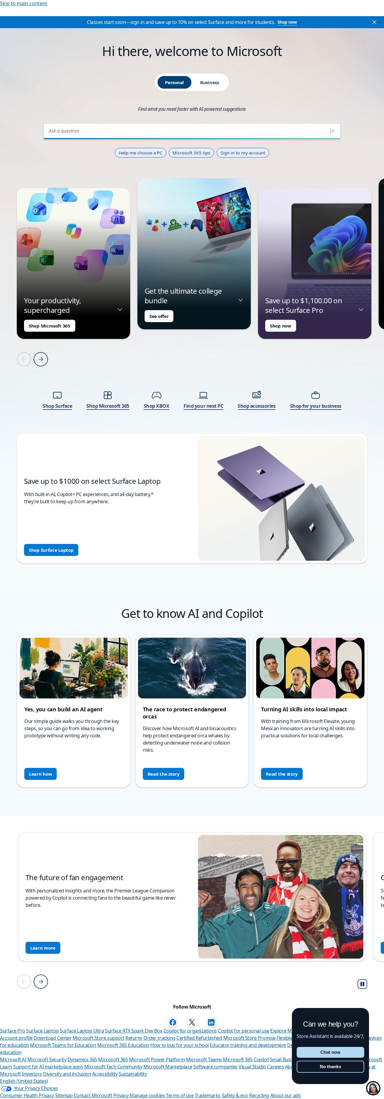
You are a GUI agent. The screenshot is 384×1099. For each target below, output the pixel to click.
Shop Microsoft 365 (49, 326)
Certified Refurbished (199, 1038)
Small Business (286, 1059)
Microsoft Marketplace (167, 1066)
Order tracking (159, 1038)
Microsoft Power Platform (157, 1059)
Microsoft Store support (98, 1038)
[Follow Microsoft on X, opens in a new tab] (192, 1022)
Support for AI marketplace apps (48, 1066)
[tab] (174, 82)
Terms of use (180, 1095)
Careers (275, 1066)
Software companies (215, 1066)
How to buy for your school (179, 1045)
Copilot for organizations (190, 1030)
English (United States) (24, 1081)
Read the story (164, 774)
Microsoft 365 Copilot (246, 1059)
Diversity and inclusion (67, 1074)
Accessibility (105, 1074)
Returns (133, 1038)
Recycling (259, 1095)
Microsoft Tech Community (113, 1066)
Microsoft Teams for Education (63, 1045)
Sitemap (64, 1095)
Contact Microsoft (93, 1095)
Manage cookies (147, 1095)
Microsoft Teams (204, 1059)
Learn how (40, 774)
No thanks (330, 1066)
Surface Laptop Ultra (82, 1030)
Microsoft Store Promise (249, 1038)
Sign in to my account (242, 153)
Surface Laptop (42, 1030)
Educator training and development (248, 1045)
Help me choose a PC (140, 153)
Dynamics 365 (82, 1059)
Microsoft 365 (113, 1059)
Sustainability (132, 1074)
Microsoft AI (13, 1059)
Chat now (330, 1052)
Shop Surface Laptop (51, 550)
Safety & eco (235, 1095)
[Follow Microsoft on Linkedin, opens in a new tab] (211, 1022)
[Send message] (332, 130)
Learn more (43, 948)
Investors (32, 1074)
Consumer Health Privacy (27, 1095)
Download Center (52, 1038)
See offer (159, 316)
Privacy (121, 1095)
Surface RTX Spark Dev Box (133, 1030)
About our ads (285, 1095)
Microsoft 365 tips (191, 153)
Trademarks (207, 1095)
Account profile (16, 1038)
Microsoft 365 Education (123, 1045)
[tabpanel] (192, 341)
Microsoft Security (46, 1059)
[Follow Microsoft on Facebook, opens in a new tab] (173, 1022)
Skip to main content (23, 3)
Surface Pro (12, 1030)
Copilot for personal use (243, 1030)
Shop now (287, 22)
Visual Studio (252, 1066)
